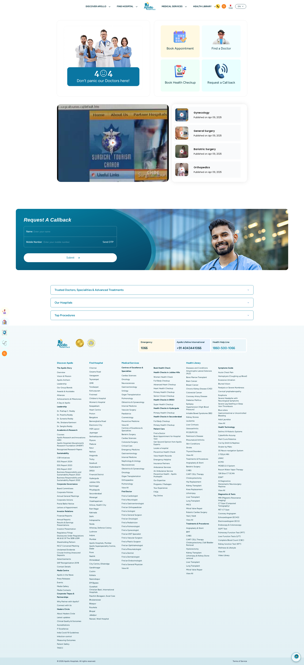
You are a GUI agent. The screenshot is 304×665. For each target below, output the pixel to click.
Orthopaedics (127, 480)
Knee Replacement (194, 489)
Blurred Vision (224, 384)
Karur (91, 448)
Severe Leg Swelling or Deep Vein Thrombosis (230, 405)
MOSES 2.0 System (226, 466)
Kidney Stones (192, 417)
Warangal (93, 497)
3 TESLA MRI (223, 454)
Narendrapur (94, 579)
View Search (5, 353)
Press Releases (63, 579)
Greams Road (95, 372)
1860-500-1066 (224, 348)
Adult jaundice (224, 419)
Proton (92, 414)
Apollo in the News (65, 575)
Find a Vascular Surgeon (132, 538)
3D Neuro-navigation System (230, 450)
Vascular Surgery (129, 410)
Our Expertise (159, 480)
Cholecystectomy (194, 478)
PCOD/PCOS (191, 432)
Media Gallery (63, 586)
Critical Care (127, 446)
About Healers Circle (66, 614)
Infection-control (64, 636)
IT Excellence (62, 629)
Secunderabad (95, 493)
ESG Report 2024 (64, 461)
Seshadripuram (95, 436)
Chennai (93, 368)
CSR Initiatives (63, 458)
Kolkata (92, 575)
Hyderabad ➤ (95, 467)
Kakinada (93, 512)
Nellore (92, 452)
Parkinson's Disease (194, 436)
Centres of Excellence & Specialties (132, 429)
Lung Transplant (193, 501)
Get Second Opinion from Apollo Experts (168, 443)
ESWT (220, 477)
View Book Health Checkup (5, 332)
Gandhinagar (94, 568)
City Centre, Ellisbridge (99, 564)
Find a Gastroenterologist (133, 503)
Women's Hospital (97, 402)
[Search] (224, 6)
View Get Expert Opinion (5, 343)
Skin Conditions (193, 444)
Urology (125, 391)
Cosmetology (127, 417)
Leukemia (190, 421)
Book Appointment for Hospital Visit (167, 437)
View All (125, 425)
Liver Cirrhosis (192, 425)
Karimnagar (94, 486)
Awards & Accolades (65, 391)
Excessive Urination (226, 380)
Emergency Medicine (131, 450)
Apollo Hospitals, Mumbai (100, 543)
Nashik (92, 556)
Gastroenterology (129, 387)
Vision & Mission (64, 376)
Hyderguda (94, 478)
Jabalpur (93, 615)
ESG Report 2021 (64, 469)
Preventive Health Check (164, 452)
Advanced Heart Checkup (165, 384)
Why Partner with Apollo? (68, 601)
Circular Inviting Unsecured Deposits (68, 554)
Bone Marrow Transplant (196, 377)
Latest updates (63, 617)
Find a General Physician (132, 564)
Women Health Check (163, 377)
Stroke (189, 447)
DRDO (92, 471)
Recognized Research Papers (69, 449)
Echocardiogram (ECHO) (228, 517)
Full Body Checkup (162, 381)
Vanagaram (94, 375)
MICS (188, 505)
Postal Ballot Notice (65, 504)
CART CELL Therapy (195, 474)
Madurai (92, 444)
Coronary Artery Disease (196, 396)
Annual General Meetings (68, 496)
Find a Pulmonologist (131, 526)
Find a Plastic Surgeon (131, 542)
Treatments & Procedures (197, 459)
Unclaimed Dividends (66, 550)
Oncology (126, 379)
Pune (91, 552)
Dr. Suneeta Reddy (65, 419)
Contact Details (64, 567)
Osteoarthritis (192, 428)
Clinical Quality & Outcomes (69, 621)
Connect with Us (64, 605)
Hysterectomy (192, 549)
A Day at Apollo (63, 403)
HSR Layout (94, 429)
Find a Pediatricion (130, 522)
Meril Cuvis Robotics (227, 439)
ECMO (221, 462)
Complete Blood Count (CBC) (231, 540)
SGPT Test (222, 529)
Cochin (92, 571)
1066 (230, 8)
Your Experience (161, 488)
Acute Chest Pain (225, 372)
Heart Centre (95, 410)
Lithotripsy (191, 493)
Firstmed (93, 394)
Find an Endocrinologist (132, 561)
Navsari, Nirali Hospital (99, 619)
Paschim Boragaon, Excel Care (102, 596)
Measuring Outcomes (66, 640)
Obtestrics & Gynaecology (133, 402)
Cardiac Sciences (129, 375)
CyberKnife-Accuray (226, 435)
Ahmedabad (94, 560)
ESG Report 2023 (64, 465)
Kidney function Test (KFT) (229, 544)
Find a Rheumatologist (131, 549)
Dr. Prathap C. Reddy (66, 411)
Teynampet (94, 379)
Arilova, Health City (97, 505)
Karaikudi (93, 463)
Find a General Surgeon (132, 515)
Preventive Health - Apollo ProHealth (165, 475)
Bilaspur (92, 604)
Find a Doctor (159, 433)
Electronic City (95, 425)
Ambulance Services (162, 467)
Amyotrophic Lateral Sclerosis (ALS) (199, 372)
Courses (60, 434)
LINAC (221, 458)
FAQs (156, 492)
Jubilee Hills (94, 482)
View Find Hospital (5, 322)
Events (60, 582)
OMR (91, 383)
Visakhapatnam (95, 501)
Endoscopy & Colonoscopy (229, 525)
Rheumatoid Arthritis (195, 440)
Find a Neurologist (130, 500)
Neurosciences (128, 383)
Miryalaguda (94, 490)
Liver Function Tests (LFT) (229, 536)
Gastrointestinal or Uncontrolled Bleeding (232, 414)
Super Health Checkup (163, 404)
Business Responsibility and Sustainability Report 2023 (69, 473)
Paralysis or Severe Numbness (231, 388)
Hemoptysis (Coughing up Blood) (232, 376)
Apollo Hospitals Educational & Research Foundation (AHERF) (70, 444)
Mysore (92, 440)
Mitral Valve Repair (194, 508)
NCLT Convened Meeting (68, 546)
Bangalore (93, 417)
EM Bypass (93, 583)
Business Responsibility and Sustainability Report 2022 (69, 479)
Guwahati (93, 587)
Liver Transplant (193, 497)
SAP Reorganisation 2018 (68, 563)
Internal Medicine (129, 406)
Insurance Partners (162, 463)
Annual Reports (63, 519)
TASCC (60, 648)
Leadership (61, 384)
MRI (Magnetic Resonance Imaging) (229, 499)
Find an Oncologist (130, 519)
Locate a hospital (161, 448)
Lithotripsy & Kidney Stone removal (197, 557)
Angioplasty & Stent (195, 463)
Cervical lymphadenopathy (229, 391)
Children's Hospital (97, 398)
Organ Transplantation (131, 394)
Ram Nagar (94, 509)
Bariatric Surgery (129, 434)
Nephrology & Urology (131, 461)
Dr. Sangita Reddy (64, 426)
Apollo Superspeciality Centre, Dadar (102, 547)
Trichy (91, 459)
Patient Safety (63, 644)
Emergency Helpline (162, 460)
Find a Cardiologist (130, 496)
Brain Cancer (191, 381)
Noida (91, 524)
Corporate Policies (65, 492)
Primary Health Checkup (164, 392)
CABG (188, 470)
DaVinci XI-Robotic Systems (230, 431)
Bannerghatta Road (97, 421)
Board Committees (65, 488)
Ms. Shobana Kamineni (66, 422)
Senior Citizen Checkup (164, 396)
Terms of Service (240, 661)
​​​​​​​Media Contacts (64, 590)
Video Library (223, 555)
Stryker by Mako (225, 447)
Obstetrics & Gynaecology (133, 469)
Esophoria (222, 395)
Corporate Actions (65, 500)
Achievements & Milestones (69, 399)
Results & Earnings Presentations (65, 523)
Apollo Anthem (63, 380)
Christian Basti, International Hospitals (101, 591)
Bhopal (92, 611)
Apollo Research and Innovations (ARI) (71, 438)
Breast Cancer (192, 385)
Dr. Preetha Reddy (65, 415)
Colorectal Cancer (194, 392)
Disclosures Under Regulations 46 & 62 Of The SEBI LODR (70, 537)
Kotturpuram (94, 391)
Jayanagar (93, 433)
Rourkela (93, 607)
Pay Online (158, 496)
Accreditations (63, 625)
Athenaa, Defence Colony (100, 528)
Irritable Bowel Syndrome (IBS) (199, 413)
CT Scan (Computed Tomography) (227, 504)
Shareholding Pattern (66, 542)
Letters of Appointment (67, 507)
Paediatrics (126, 414)
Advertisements (64, 559)
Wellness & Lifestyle (227, 548)
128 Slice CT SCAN (226, 473)
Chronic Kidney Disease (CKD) (199, 389)
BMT (188, 532)
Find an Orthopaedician (132, 507)
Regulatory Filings (65, 533)
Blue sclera (223, 410)
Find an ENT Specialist (131, 534)
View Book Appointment (5, 311)
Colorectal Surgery (130, 442)
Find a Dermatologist (131, 557)
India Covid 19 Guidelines (68, 633)
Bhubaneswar (95, 600)
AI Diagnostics (224, 481)
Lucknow (93, 532)
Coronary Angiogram (227, 513)
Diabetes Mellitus (193, 400)
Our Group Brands (64, 388)
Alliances (61, 395)
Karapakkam (94, 406)
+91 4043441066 (189, 348)
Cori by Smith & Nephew (228, 443)
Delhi (91, 516)
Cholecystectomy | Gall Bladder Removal (199, 543)
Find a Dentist (128, 553)
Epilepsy (189, 404)
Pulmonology (127, 398)
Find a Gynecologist (130, 530)
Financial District (96, 474)
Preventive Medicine (130, 421)
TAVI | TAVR (191, 516)
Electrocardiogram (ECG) (229, 521)
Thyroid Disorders (193, 451)
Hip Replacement (193, 482)
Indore (92, 535)
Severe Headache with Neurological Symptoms (228, 399)
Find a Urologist (128, 511)
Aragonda (93, 455)
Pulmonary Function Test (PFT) (231, 532)
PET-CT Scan (223, 510)
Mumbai (92, 539)
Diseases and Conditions (197, 368)
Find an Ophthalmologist (132, 545)
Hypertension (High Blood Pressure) (197, 408)
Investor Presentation (66, 529)
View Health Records (163, 456)
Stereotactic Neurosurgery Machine (229, 485)
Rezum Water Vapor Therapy (230, 469)
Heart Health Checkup (163, 388)
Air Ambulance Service (163, 471)
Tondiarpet (94, 387)
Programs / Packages (162, 484)
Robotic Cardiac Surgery (196, 512)
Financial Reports (64, 516)
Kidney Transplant (194, 486)
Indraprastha (94, 520)
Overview (61, 372)
